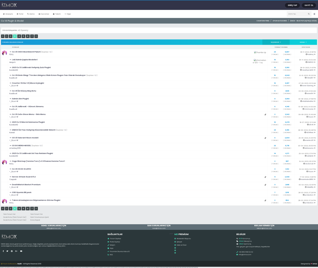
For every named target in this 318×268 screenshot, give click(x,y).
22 (275, 146)
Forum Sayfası (115, 239)
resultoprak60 (307, 70)
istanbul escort (117, 267)
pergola (171, 233)
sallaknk (310, 156)
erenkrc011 (309, 140)
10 (275, 60)
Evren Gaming (307, 85)
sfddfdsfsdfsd (307, 101)
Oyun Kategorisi (280, 21)
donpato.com (3, 267)
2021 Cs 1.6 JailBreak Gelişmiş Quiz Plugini (31, 67)
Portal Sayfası (114, 242)
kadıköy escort (38, 267)
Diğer (69, 14)
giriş (173, 267)
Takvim (58, 14)
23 (275, 52)
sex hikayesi (157, 267)
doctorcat (309, 164)
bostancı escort (31, 267)
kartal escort (60, 267)
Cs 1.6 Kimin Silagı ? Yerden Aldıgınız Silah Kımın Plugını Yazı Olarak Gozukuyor (49, 75)
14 (275, 153)
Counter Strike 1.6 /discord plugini (28, 83)
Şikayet (179, 242)
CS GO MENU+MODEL (21, 145)
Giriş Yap (292, 5)
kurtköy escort (73, 267)
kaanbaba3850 (307, 179)
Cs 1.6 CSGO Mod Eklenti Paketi (26, 52)
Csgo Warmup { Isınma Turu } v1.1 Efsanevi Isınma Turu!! (38, 161)
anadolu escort (9, 267)
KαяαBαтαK (13, 78)
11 (275, 177)
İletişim (112, 245)
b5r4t (311, 124)
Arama (32, 14)
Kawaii (12, 132)
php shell (177, 267)
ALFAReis (309, 132)
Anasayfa (9, 14)
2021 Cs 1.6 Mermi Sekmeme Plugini (28, 122)
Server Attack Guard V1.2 (24, 177)
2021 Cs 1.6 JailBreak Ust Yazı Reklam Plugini (32, 153)
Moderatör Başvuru (183, 239)
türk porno (162, 267)
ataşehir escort (46, 267)
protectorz (309, 195)
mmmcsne (309, 109)
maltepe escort (17, 267)
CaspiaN (12, 179)
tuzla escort (131, 267)
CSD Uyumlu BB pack (21, 192)
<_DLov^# (13, 85)
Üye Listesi (45, 14)
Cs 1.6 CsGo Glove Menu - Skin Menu (29, 114)
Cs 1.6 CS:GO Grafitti (21, 169)
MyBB (19, 264)
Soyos (310, 117)
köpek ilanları (168, 267)
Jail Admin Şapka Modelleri (25, 59)
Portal (21, 14)
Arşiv (111, 248)
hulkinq (310, 54)
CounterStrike (263, 21)
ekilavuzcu (309, 148)
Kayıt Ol (309, 5)
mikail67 (310, 78)
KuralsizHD (13, 70)
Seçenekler (275, 42)
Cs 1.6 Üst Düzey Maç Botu (24, 91)
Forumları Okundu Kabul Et (120, 251)
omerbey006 (15, 148)
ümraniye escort (53, 267)
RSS (111, 255)
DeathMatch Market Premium (26, 184)
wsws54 (310, 93)
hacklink (196, 267)
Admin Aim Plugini (20, 98)
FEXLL (11, 54)
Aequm (12, 62)
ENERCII (310, 62)
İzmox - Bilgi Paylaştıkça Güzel (303, 21)
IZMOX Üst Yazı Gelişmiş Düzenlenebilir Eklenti (33, 130)
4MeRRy (310, 187)
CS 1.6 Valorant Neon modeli (25, 137)
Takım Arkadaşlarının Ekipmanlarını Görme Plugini (36, 200)
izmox (315, 264)
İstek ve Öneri (181, 245)
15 (275, 75)
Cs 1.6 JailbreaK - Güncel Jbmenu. (28, 106)
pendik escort (67, 267)
